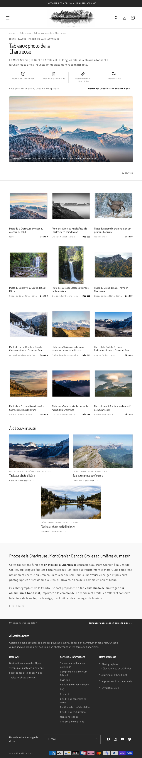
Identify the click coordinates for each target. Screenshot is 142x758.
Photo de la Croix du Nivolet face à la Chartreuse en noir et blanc (69, 230)
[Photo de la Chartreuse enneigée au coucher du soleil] (28, 206)
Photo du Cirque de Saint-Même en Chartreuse (111, 289)
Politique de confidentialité (75, 707)
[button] (8, 18)
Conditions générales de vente (73, 700)
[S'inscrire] (96, 739)
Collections (25, 33)
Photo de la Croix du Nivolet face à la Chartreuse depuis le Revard (26, 408)
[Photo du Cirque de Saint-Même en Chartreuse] (113, 265)
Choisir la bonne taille (72, 721)
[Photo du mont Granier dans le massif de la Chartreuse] (113, 383)
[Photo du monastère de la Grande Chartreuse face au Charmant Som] (28, 324)
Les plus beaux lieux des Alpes (25, 672)
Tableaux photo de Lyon (22, 677)
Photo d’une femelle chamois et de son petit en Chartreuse (112, 230)
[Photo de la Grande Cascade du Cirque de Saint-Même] (71, 265)
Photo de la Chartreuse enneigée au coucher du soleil (26, 230)
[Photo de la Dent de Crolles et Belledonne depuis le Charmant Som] (113, 324)
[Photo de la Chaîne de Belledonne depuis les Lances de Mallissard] (71, 324)
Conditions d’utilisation (73, 712)
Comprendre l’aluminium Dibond (73, 673)
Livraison (65, 679)
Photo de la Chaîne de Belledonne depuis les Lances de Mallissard (68, 348)
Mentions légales (69, 716)
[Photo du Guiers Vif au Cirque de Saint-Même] (28, 265)
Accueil (12, 33)
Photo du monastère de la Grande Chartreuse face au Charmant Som (26, 348)
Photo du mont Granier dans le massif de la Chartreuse (112, 408)
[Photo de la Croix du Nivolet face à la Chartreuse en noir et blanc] (71, 206)
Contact (64, 694)
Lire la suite (16, 606)
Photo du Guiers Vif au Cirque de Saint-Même (28, 289)
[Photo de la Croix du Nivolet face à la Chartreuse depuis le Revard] (28, 383)
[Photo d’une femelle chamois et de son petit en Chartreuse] (113, 206)
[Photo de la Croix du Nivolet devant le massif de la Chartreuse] (71, 383)
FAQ (62, 689)
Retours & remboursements (74, 684)
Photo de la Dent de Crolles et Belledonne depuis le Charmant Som (111, 348)
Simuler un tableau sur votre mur (72, 665)
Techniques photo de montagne (26, 668)
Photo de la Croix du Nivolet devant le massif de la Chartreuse (70, 408)
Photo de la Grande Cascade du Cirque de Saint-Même (70, 289)
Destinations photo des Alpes (25, 663)
